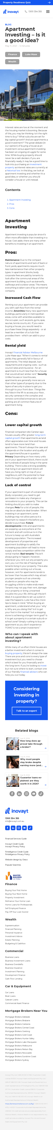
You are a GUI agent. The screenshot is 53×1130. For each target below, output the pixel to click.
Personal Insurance (13, 933)
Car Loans (9, 992)
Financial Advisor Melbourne (28, 352)
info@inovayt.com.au (14, 821)
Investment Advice (13, 936)
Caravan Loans (11, 1000)
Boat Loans (10, 996)
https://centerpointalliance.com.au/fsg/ (19, 1104)
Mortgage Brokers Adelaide (17, 1017)
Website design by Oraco (16, 859)
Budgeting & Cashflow (15, 943)
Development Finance (15, 975)
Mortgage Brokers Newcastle (18, 1053)
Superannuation (12, 925)
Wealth (12, 61)
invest (44, 665)
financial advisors (29, 672)
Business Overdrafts (14, 964)
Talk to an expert (26, 710)
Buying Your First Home (16, 890)
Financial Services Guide (16, 839)
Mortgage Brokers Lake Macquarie (21, 1042)
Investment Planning (14, 971)
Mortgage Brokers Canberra (17, 1024)
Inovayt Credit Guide (14, 844)
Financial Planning (13, 929)
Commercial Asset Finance (17, 1003)
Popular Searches (13, 865)
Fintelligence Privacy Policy (17, 854)
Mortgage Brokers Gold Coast (18, 1035)
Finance (12, 54)
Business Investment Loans (17, 961)
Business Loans (12, 957)
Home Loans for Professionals (18, 905)
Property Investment (14, 897)
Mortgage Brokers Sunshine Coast (20, 1056)
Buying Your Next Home (16, 894)
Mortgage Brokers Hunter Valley (19, 1038)
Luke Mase (31, 54)
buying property (13, 653)
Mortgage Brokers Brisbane (17, 1020)
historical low (13, 170)
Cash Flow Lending (13, 979)
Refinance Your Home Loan (17, 901)
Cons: (12, 208)
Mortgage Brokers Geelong (17, 1031)
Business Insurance (13, 968)
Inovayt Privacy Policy (15, 846)
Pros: (11, 204)
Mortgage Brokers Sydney (17, 1060)
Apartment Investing (20, 200)
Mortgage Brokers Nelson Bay (19, 1049)
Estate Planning (12, 940)
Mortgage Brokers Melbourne (18, 1046)
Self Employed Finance (15, 908)
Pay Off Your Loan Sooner (16, 912)
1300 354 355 (35, 11)
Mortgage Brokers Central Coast (19, 1028)
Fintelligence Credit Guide (16, 852)
